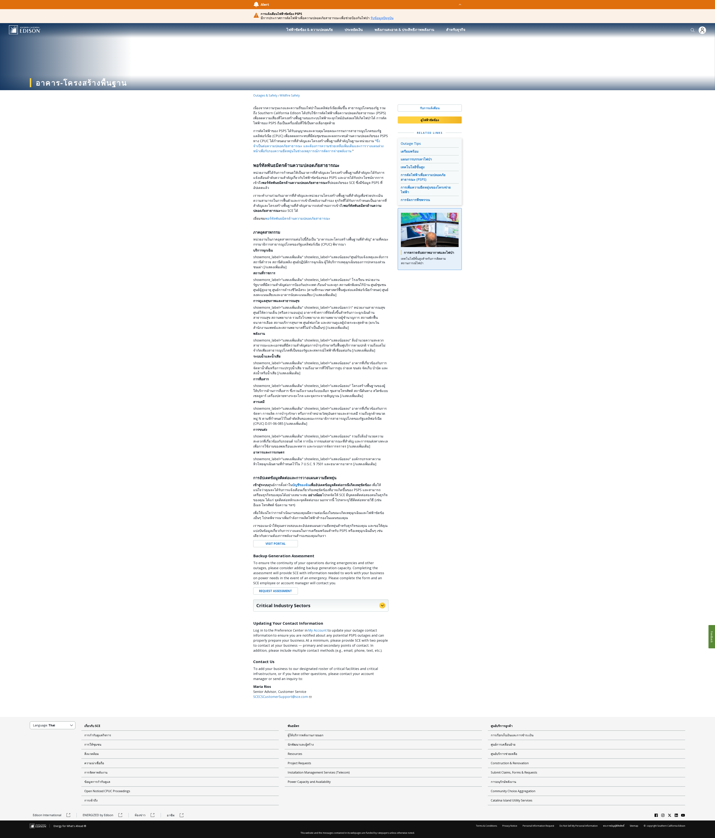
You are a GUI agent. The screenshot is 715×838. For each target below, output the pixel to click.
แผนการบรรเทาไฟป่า (416, 159)
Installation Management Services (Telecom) (319, 772)
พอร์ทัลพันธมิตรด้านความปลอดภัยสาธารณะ (297, 218)
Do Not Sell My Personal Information (579, 825)
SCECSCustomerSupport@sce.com (280, 696)
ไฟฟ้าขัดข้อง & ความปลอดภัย (310, 29)
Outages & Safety (265, 95)
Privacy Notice (509, 825)
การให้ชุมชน (92, 744)
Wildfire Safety (290, 95)
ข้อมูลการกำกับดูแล (97, 782)
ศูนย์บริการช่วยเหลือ (504, 754)
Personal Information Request (538, 825)
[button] (692, 30)
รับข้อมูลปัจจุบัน (382, 18)
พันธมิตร (293, 726)
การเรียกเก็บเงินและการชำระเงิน (512, 735)
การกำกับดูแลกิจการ (97, 735)
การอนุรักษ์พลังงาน (503, 782)
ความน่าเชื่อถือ (94, 763)
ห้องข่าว (140, 815)
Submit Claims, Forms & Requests (514, 772)
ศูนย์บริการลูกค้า (502, 726)
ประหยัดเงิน (354, 29)
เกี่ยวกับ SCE (92, 726)
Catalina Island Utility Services (511, 800)
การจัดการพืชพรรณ (415, 199)
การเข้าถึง (91, 800)
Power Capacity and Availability (309, 782)
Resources (295, 754)
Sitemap (634, 825)
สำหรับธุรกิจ (455, 29)
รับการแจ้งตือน (430, 108)
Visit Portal (276, 544)
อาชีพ (170, 815)
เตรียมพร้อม (410, 151)
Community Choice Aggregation (513, 791)
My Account (317, 630)
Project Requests (299, 763)
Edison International (47, 815)
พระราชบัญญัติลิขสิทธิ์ (613, 825)
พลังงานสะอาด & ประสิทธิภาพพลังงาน (404, 29)
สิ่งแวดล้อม (91, 754)
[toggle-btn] (365, 4)
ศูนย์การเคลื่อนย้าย (503, 744)
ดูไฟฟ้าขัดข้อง (430, 120)
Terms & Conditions (486, 825)
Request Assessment (275, 591)
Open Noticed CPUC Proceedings (107, 791)
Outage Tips (411, 143)
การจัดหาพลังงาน (95, 772)
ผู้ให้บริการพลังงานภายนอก (305, 735)
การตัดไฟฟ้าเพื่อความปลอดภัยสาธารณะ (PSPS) (423, 177)
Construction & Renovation (510, 763)
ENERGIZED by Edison (98, 815)
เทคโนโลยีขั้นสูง (413, 167)
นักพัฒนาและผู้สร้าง (301, 744)
